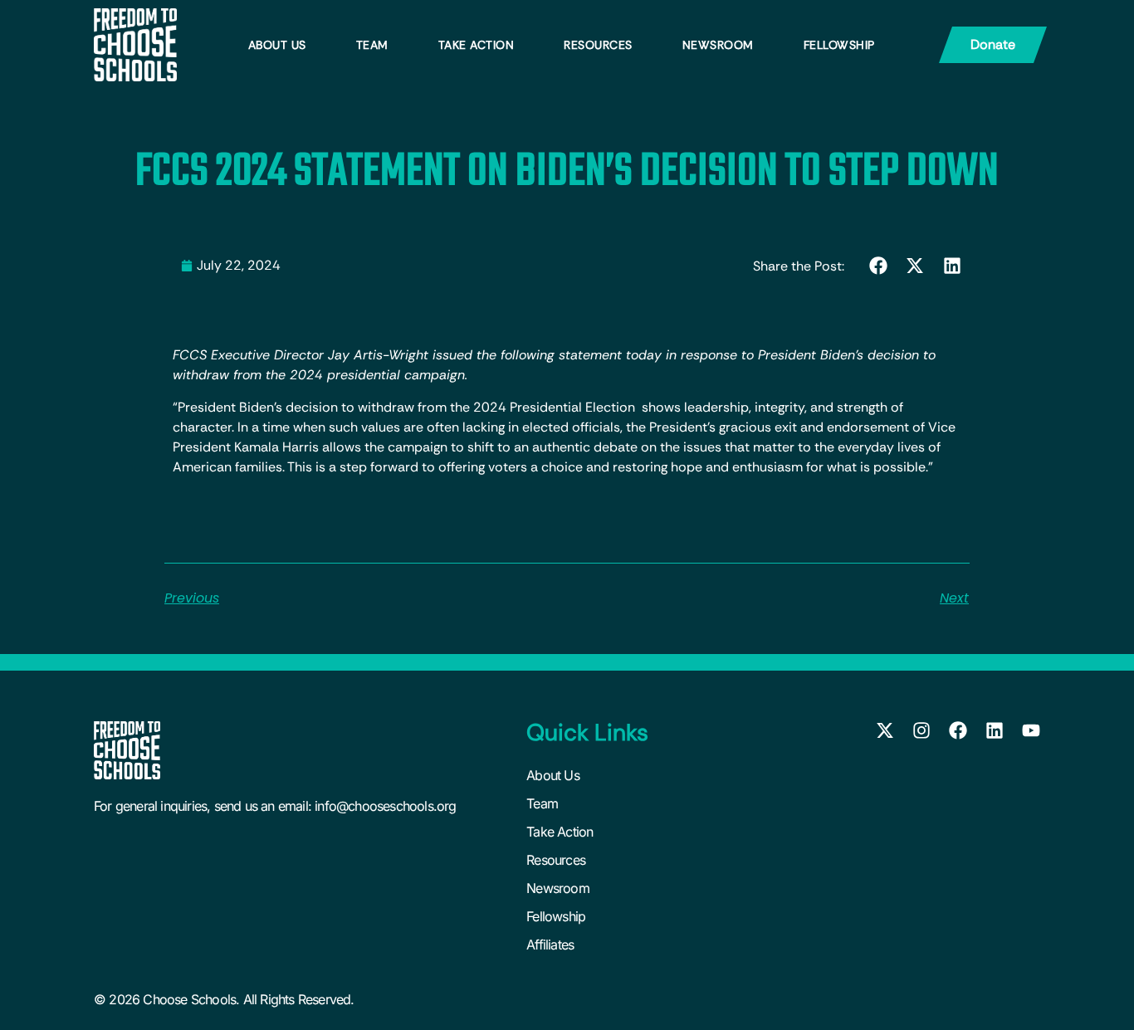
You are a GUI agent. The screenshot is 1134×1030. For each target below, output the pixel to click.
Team (372, 44)
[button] (878, 265)
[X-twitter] (885, 730)
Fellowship (839, 44)
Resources (598, 44)
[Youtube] (1031, 730)
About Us (277, 44)
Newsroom (718, 44)
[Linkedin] (994, 730)
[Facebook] (958, 730)
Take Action (476, 44)
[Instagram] (921, 730)
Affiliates (550, 944)
